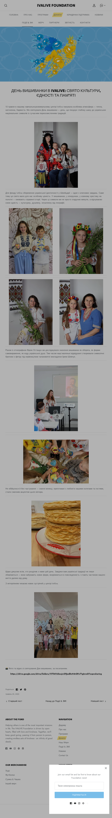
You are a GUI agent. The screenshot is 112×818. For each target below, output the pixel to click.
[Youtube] (75, 803)
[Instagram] (79, 803)
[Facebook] (71, 803)
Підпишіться (79, 795)
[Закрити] (106, 768)
